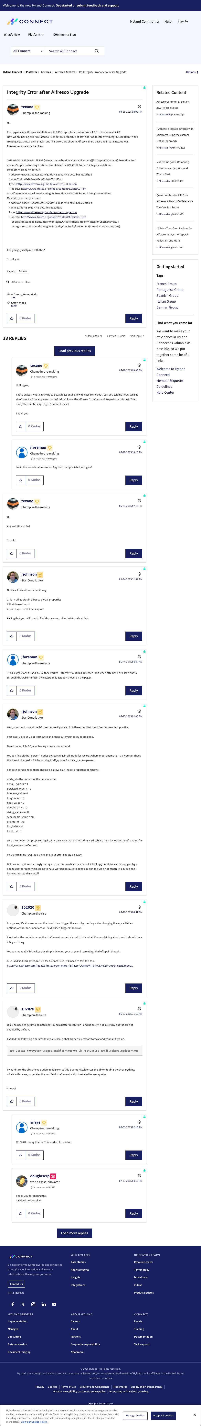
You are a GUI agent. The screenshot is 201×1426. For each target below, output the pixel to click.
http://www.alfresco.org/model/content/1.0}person (47, 184)
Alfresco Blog (165, 114)
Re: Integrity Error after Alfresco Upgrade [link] (102, 72)
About (74, 1329)
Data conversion (17, 1344)
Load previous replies (74, 350)
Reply (134, 318)
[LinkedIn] (43, 1304)
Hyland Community (145, 21)
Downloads (140, 1277)
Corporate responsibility (85, 1344)
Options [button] (191, 72)
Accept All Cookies (163, 1415)
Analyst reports (80, 1270)
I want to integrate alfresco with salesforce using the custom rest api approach (175, 135)
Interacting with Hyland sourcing (128, 1392)
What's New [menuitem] (12, 34)
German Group (167, 307)
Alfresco (46, 72)
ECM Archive (17, 282)
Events (138, 1321)
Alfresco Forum (166, 148)
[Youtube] (54, 1304)
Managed (13, 1329)
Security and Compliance (94, 1387)
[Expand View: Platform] (43, 34)
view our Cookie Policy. (34, 1422)
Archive (23, 271)
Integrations (78, 1285)
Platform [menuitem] (34, 34)
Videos (138, 1285)
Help (168, 21)
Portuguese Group (170, 289)
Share (28, 282)
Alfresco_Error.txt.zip (24, 295)
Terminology (141, 1270)
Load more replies (74, 1233)
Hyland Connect (12, 72)
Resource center (143, 1262)
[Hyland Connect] (30, 21)
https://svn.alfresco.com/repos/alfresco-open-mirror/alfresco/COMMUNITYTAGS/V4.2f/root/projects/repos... (70, 966)
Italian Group (166, 301)
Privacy (40, 1387)
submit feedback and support (98, 5)
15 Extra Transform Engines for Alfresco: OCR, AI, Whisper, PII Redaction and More (174, 235)
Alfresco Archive (65, 72)
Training (139, 1329)
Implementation (17, 1321)
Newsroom (77, 1352)
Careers (75, 1321)
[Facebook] (12, 1304)
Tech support (142, 1344)
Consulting (14, 1337)
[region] (100, 1415)
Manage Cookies (135, 1415)
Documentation (143, 1337)
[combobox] (74, 51)
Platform (31, 72)
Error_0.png (18, 303)
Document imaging (19, 1352)
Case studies (78, 1262)
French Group (166, 283)
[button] (11, 318)
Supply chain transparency (146, 1387)
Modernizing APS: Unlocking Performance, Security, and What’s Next (172, 168)
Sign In (182, 21)
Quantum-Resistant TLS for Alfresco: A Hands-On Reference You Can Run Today (174, 201)
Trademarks (120, 1387)
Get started (64, 5)
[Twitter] (23, 1304)
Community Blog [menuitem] (64, 34)
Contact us (16, 1284)
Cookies (52, 1387)
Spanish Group (167, 295)
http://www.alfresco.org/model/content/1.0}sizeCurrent (53, 189)
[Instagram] (33, 1304)
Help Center (165, 392)
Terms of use (68, 1387)
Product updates (144, 1293)
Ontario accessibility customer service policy (79, 1392)
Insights (75, 1277)
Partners (76, 1337)
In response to (45, 376)
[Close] (194, 1414)
